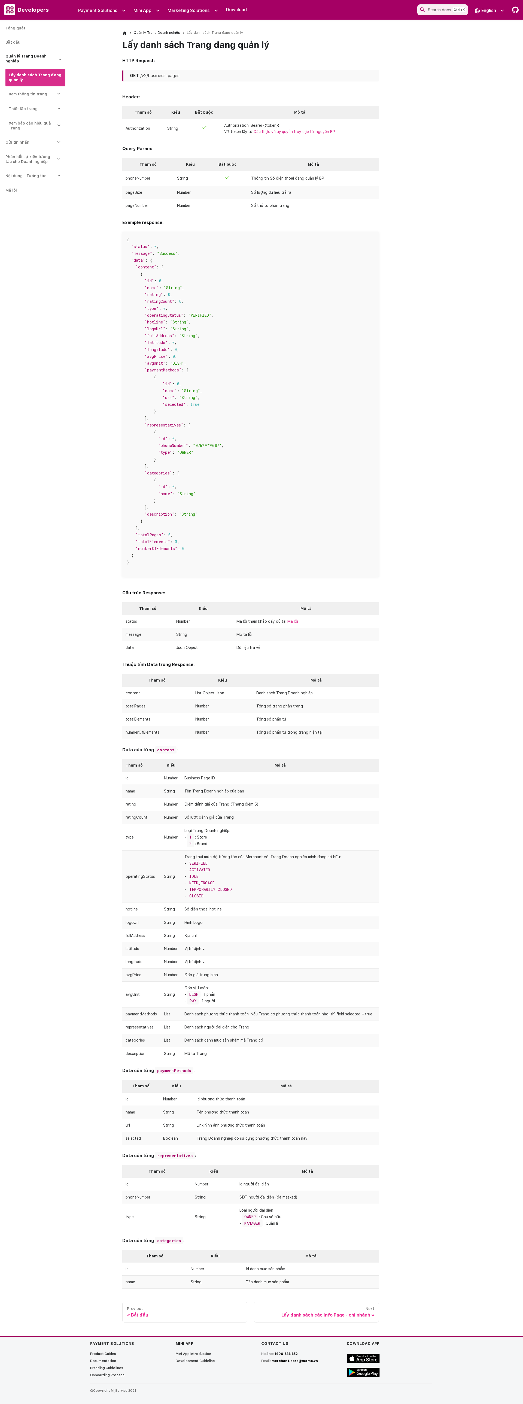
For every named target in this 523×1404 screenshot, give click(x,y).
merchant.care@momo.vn (295, 1361)
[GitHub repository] (514, 9)
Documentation (103, 1361)
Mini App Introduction (193, 1354)
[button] (33, 59)
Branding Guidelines (106, 1368)
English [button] (488, 10)
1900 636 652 (286, 1354)
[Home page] (124, 32)
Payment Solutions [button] (97, 10)
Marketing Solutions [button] (189, 10)
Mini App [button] (142, 10)
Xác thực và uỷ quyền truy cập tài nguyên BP (294, 131)
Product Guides (103, 1354)
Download (236, 9)
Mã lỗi (292, 621)
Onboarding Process (107, 1375)
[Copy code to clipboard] (372, 238)
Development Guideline (195, 1361)
